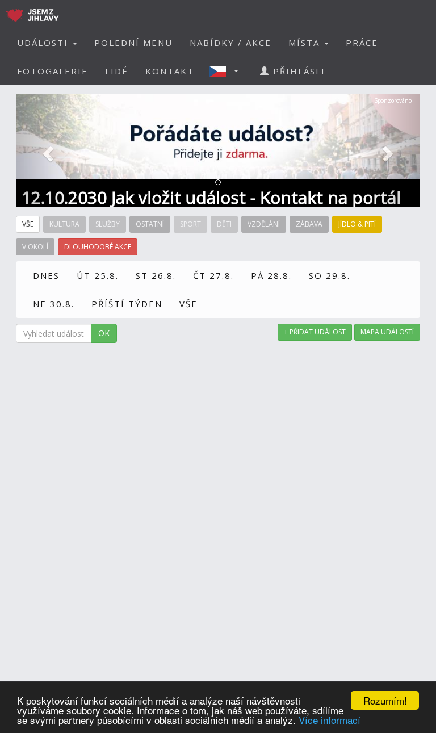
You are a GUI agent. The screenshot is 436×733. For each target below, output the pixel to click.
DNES (46, 275)
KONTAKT (169, 71)
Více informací (329, 720)
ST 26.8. (156, 275)
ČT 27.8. (213, 275)
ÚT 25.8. (98, 275)
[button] (227, 71)
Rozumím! (385, 700)
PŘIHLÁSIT (298, 71)
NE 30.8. (53, 303)
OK (104, 333)
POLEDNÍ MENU (133, 42)
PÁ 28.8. (271, 275)
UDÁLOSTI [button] (44, 42)
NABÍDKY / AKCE (230, 42)
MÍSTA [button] (305, 42)
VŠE (188, 303)
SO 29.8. (329, 275)
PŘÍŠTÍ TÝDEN (126, 303)
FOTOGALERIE (52, 71)
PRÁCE (362, 42)
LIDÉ (116, 71)
